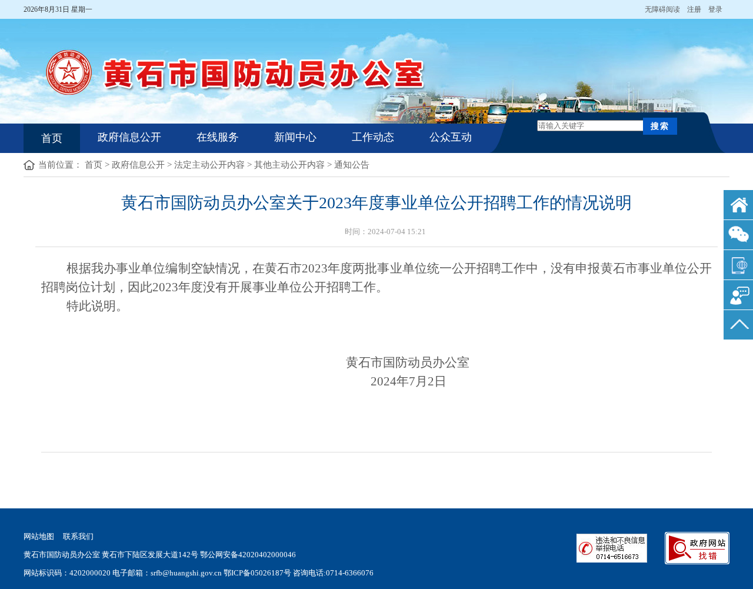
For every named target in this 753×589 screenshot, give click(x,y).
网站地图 (39, 536)
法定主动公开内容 (209, 164)
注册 (697, 9)
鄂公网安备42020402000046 (248, 554)
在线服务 (217, 137)
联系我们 (78, 536)
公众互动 (450, 137)
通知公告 (351, 164)
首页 (51, 138)
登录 (718, 9)
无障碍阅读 (666, 9)
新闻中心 (295, 137)
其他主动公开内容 (289, 164)
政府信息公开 (129, 137)
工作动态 (373, 137)
